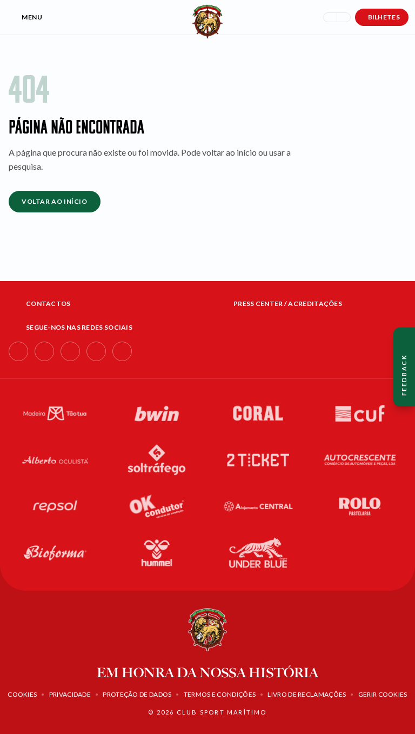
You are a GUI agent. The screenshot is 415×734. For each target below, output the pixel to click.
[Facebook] (18, 351)
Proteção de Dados (137, 694)
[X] (122, 351)
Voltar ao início (55, 201)
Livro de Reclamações (306, 694)
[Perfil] (343, 17)
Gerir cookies (382, 694)
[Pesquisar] (330, 17)
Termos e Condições (220, 694)
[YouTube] (96, 351)
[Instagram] (44, 351)
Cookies (22, 694)
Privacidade (70, 694)
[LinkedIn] (70, 351)
